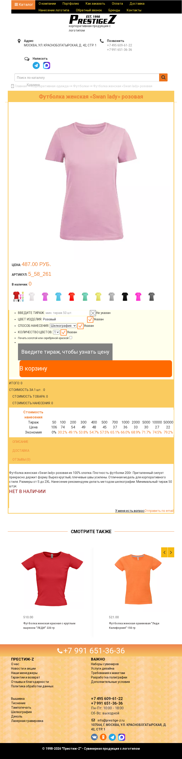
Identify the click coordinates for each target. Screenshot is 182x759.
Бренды (114, 10)
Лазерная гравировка (27, 721)
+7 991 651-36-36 (119, 49)
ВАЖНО (98, 659)
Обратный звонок (89, 10)
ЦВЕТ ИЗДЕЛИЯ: (30, 319)
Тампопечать (21, 707)
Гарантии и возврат (25, 677)
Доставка (137, 3)
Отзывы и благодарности (30, 682)
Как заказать (95, 3)
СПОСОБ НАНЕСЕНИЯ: (33, 325)
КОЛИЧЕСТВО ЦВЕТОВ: (35, 332)
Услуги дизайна (102, 668)
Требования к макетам (108, 673)
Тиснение (18, 703)
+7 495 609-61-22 (119, 45)
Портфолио (71, 3)
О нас (15, 664)
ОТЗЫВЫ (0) (21, 459)
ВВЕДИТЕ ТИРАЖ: (31, 313)
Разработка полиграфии (109, 677)
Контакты (134, 10)
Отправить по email (159, 511)
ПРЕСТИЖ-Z (22, 659)
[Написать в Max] (46, 65)
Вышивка (18, 698)
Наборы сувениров (105, 664)
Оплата (117, 3)
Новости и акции (23, 668)
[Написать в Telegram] (36, 65)
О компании (47, 3)
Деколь (16, 716)
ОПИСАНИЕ (20, 442)
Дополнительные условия (110, 682)
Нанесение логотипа (54, 10)
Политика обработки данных (32, 686)
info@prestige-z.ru (111, 720)
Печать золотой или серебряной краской (43, 338)
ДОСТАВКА (20, 450)
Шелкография (21, 712)
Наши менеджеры (24, 673)
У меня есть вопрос (129, 511)
